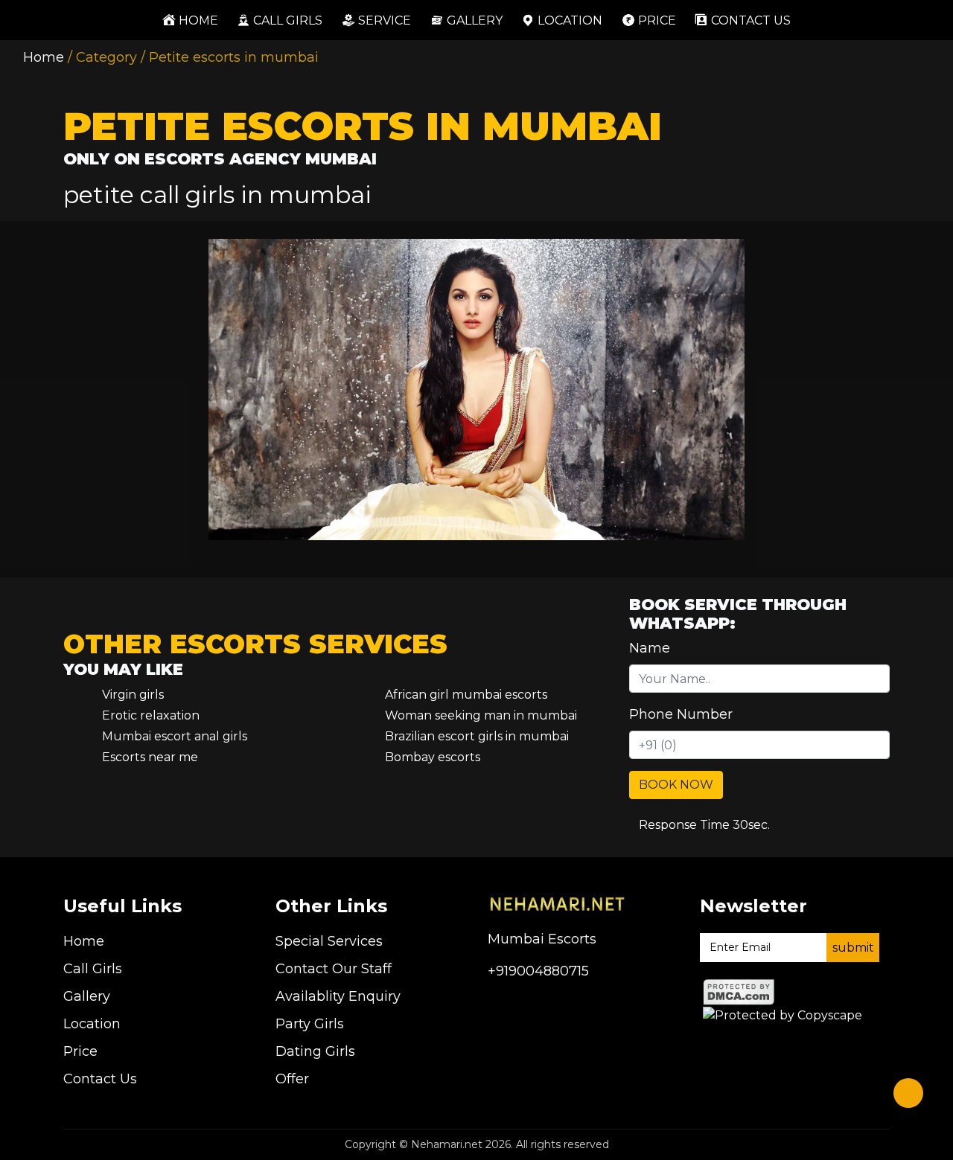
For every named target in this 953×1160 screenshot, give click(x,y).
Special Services (329, 941)
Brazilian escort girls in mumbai (477, 736)
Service (384, 20)
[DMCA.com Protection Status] (739, 991)
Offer (292, 1079)
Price (657, 20)
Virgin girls (133, 695)
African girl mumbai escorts (466, 695)
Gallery (475, 20)
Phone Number (681, 714)
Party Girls (309, 1024)
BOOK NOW (676, 785)
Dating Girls (315, 1051)
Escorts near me (150, 757)
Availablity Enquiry (338, 996)
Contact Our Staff (333, 969)
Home (195, 20)
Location (570, 20)
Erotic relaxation (151, 715)
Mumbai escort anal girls (174, 736)
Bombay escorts (432, 757)
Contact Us (100, 1079)
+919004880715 (538, 971)
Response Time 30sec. (704, 825)
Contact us (751, 20)
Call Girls (287, 20)
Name (649, 648)
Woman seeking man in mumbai (481, 715)
